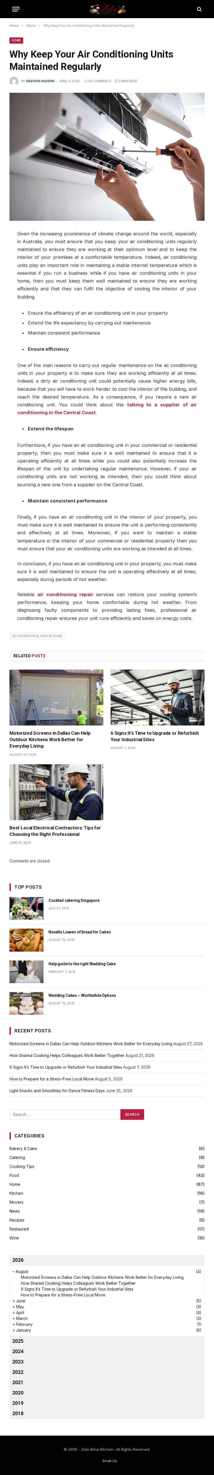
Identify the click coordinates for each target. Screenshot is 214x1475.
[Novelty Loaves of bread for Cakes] (26, 940)
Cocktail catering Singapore (73, 900)
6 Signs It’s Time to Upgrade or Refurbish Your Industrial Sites (155, 736)
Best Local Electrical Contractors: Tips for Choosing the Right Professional (55, 831)
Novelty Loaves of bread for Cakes (79, 932)
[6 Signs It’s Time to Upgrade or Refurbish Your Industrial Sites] (158, 698)
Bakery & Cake (23, 1148)
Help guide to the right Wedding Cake (82, 964)
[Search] (199, 9)
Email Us (110, 1461)
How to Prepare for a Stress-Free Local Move (51, 1078)
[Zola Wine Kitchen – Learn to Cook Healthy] (107, 9)
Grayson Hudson (40, 81)
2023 (17, 1362)
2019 (17, 1403)
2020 (17, 1393)
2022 (17, 1372)
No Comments (100, 81)
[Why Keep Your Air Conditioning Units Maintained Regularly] (107, 156)
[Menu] (16, 9)
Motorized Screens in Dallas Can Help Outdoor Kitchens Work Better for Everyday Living (50, 739)
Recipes (17, 1220)
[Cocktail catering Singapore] (26, 908)
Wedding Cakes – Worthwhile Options (82, 995)
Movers (16, 1202)
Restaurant (19, 1229)
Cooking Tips (21, 1166)
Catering (17, 1157)
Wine (14, 1238)
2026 (17, 1260)
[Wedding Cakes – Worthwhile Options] (26, 1003)
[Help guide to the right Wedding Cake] (26, 972)
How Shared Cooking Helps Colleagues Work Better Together (66, 1055)
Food (14, 1175)
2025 (17, 1341)
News (14, 1211)
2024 (17, 1351)
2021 (17, 1382)
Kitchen (16, 1193)
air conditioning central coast (37, 636)
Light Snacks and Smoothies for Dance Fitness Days (57, 1090)
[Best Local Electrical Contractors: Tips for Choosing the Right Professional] (56, 792)
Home (16, 40)
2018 (17, 1413)
